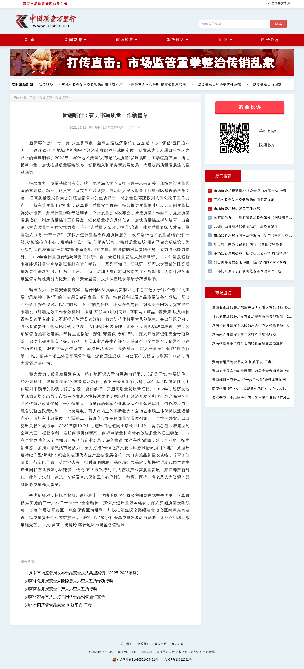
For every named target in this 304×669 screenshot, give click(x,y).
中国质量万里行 (279, 4)
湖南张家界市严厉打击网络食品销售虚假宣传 (65, 597)
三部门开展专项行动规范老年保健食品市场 (248, 271)
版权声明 (160, 644)
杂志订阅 (178, 644)
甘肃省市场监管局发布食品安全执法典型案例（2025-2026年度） (83, 573)
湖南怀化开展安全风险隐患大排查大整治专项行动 (69, 581)
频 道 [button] (223, 40)
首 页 (29, 40)
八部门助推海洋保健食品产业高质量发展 (246, 226)
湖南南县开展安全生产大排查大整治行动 (61, 589)
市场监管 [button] (125, 40)
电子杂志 (270, 40)
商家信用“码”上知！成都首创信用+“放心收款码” (249, 389)
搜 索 (278, 24)
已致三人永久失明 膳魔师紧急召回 (154, 84)
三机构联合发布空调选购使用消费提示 (88, 84)
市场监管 (45, 97)
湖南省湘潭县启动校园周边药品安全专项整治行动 (251, 371)
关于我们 (126, 644)
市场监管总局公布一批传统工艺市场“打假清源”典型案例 (258, 253)
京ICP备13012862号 (178, 659)
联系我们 (144, 644)
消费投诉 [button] (176, 40)
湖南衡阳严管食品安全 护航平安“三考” (59, 605)
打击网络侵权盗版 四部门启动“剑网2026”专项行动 (253, 262)
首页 (33, 97)
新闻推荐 (223, 176)
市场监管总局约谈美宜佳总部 (214, 84)
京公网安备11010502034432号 (137, 659)
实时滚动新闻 (22, 84)
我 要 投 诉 (250, 106)
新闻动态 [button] (74, 40)
